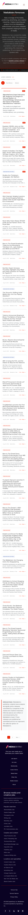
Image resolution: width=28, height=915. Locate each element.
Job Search (14, 758)
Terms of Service (14, 893)
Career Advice (14, 769)
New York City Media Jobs (11, 878)
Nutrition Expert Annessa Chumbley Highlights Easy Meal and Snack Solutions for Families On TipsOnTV (14, 270)
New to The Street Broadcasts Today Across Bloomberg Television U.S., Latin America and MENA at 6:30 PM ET (13, 246)
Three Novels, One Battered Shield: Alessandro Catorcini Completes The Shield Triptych (13, 607)
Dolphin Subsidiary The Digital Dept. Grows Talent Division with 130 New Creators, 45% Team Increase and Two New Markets (14, 153)
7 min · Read (21, 305)
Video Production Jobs (10, 835)
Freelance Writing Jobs (10, 855)
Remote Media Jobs (9, 809)
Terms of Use (14, 889)
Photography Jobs (9, 815)
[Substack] (22, 911)
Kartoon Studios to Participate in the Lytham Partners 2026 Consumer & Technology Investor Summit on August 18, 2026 (13, 681)
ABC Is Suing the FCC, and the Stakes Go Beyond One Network (14, 361)
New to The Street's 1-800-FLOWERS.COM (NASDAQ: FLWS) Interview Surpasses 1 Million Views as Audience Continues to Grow (13, 511)
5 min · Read (21, 186)
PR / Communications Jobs (11, 829)
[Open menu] (24, 5)
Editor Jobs (7, 852)
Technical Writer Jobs (9, 841)
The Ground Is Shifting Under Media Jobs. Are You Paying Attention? (12, 294)
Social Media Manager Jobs (11, 844)
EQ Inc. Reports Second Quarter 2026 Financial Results (13, 340)
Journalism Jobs (8, 826)
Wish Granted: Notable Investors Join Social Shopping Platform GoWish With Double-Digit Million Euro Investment (14, 199)
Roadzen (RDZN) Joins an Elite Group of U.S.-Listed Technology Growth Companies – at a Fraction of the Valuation (14, 128)
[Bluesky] (18, 911)
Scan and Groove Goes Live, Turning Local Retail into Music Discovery (13, 656)
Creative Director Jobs (10, 864)
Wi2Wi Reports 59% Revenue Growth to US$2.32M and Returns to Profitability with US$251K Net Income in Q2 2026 (14, 431)
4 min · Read (21, 211)
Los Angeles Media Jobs (10, 876)
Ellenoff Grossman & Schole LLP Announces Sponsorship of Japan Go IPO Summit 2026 (13, 383)
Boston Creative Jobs (9, 881)
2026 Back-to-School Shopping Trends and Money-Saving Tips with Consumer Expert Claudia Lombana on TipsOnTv (13, 583)
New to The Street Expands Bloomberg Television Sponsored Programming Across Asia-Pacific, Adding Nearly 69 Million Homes (14, 632)
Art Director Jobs (8, 867)
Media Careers (14, 780)
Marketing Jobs (8, 820)
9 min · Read (21, 498)
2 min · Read (21, 141)
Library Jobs (7, 823)
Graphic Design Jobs (9, 812)
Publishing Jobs (8, 849)
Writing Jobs (7, 818)
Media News (14, 773)
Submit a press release (16, 61)
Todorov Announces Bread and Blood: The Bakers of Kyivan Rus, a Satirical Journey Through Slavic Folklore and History (14, 318)
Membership (14, 766)
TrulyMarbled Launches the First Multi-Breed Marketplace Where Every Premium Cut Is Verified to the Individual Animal (14, 407)
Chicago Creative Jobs (10, 873)
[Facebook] (5, 911)
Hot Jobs (14, 762)
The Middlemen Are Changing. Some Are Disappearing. (13, 561)
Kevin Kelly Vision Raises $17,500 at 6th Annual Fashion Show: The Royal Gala (14, 222)
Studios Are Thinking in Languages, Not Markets (11, 176)
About (14, 784)
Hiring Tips (14, 777)
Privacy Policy (14, 897)
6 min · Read (21, 351)
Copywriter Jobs (8, 847)
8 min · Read (21, 258)
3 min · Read (21, 116)
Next (17, 737)
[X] (9, 911)
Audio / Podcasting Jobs (10, 838)
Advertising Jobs (8, 870)
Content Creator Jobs (9, 862)
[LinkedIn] (14, 911)
